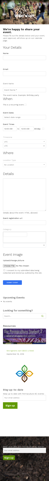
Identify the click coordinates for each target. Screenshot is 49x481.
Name (5, 53)
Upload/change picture (13, 260)
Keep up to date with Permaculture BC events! (23, 394)
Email (5, 69)
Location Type (9, 160)
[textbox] (15, 234)
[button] (44, 3)
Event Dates (8, 113)
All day (37, 129)
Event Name (8, 83)
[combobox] (24, 141)
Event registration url (12, 218)
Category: (7, 229)
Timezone (7, 137)
